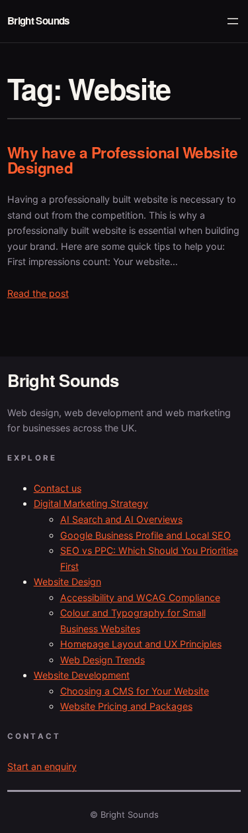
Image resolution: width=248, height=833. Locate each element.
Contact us (57, 488)
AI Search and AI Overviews (121, 519)
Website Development (82, 675)
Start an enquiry (42, 766)
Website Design (67, 581)
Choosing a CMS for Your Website (134, 690)
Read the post (38, 293)
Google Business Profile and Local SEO (145, 535)
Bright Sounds (38, 20)
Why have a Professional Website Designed (122, 160)
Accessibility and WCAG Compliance (140, 597)
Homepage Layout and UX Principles (141, 643)
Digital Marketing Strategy (91, 503)
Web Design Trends (102, 659)
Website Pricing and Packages (126, 706)
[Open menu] (233, 21)
